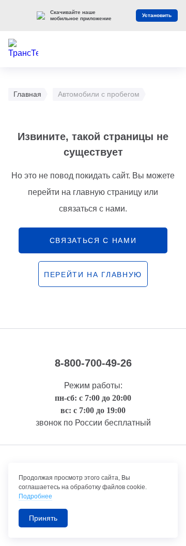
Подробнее (35, 496)
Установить (157, 15)
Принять (43, 518)
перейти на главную (93, 274)
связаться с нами (93, 240)
